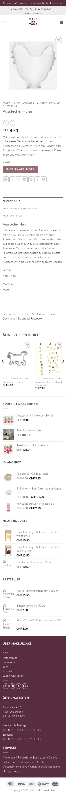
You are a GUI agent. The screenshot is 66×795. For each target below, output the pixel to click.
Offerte (40, 762)
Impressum (9, 662)
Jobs (5, 667)
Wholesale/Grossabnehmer (46, 766)
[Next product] (5, 123)
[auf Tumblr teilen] (37, 179)
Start (6, 103)
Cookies (28, 103)
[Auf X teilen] (18, 179)
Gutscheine (9, 762)
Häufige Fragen (12, 771)
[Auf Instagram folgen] (12, 686)
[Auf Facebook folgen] (6, 686)
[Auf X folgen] (18, 686)
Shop (16, 103)
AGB (5, 653)
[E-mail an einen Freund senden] (24, 179)
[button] (5, 21)
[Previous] (3, 368)
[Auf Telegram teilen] (43, 179)
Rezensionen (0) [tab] (12, 215)
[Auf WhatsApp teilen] (6, 179)
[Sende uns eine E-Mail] (24, 686)
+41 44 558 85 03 (14, 716)
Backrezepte (40, 757)
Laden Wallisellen (13, 675)
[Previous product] (12, 123)
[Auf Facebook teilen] (12, 179)
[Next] (63, 368)
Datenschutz (10, 657)
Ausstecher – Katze (13, 381)
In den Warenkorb (20, 169)
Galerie (52, 757)
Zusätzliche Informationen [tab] (20, 208)
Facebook (36, 318)
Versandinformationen (16, 766)
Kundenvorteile (26, 762)
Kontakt (7, 671)
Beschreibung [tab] (11, 201)
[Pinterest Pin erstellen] (31, 179)
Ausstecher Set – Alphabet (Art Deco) (48, 383)
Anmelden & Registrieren (17, 757)
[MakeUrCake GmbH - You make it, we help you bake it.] (33, 21)
